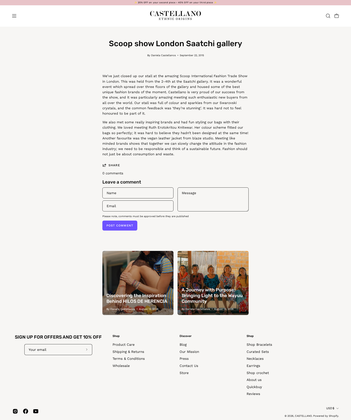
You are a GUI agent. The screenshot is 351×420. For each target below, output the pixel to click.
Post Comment (119, 225)
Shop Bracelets (259, 344)
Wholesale (121, 366)
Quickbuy (254, 387)
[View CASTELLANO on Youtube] (35, 411)
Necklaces (255, 359)
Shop (116, 336)
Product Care (124, 344)
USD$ (330, 408)
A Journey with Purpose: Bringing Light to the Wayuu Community (212, 295)
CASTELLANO (303, 415)
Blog (183, 344)
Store (184, 373)
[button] (328, 16)
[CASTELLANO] (175, 15)
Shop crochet (258, 373)
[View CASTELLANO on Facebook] (25, 411)
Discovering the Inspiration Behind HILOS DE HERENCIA (136, 298)
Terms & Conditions (129, 359)
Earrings (253, 366)
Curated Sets (258, 352)
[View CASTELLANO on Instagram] (14, 411)
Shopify (333, 415)
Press (184, 359)
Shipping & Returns (128, 352)
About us (254, 380)
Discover (186, 336)
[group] (175, 2)
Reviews (253, 394)
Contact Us (189, 366)
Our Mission (189, 352)
